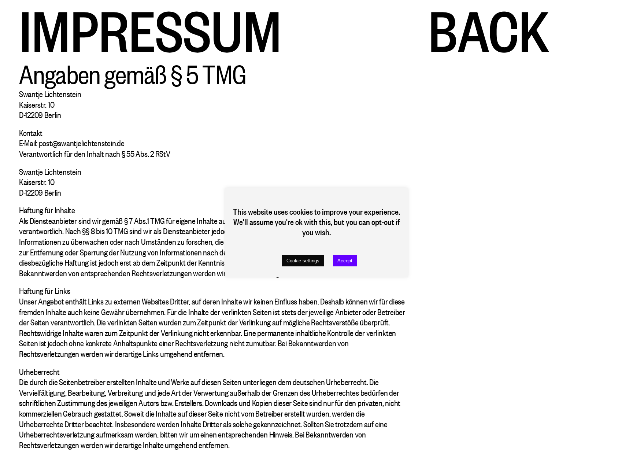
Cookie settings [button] (302, 260)
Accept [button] (344, 260)
